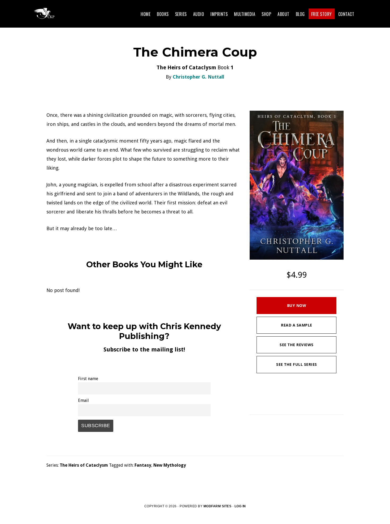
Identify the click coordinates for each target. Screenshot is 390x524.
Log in (240, 506)
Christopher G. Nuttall (198, 77)
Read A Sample (296, 325)
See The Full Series (296, 364)
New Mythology (169, 465)
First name (88, 378)
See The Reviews (297, 344)
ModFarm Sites (217, 506)
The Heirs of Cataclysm (84, 465)
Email (83, 400)
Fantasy (143, 465)
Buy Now (296, 305)
